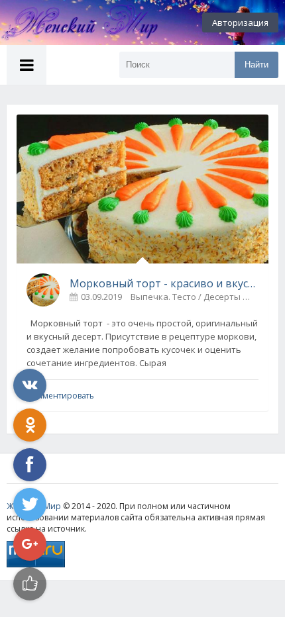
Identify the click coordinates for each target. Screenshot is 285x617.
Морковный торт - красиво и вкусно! (164, 283)
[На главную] (73, 22)
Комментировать (60, 395)
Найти (256, 65)
